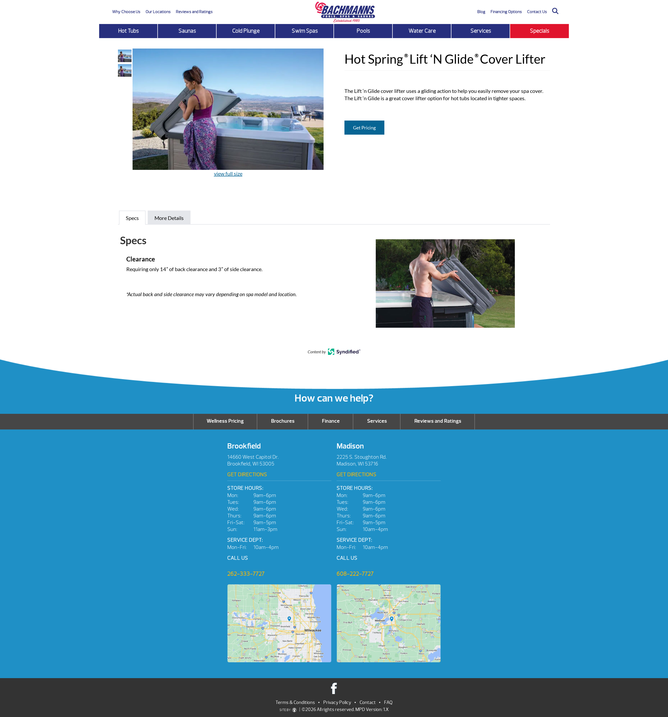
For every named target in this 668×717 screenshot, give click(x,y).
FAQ (388, 703)
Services (480, 30)
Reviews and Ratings (194, 11)
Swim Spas (305, 30)
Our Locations (158, 11)
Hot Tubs (128, 30)
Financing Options (506, 11)
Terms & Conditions (295, 703)
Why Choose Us (126, 11)
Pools (363, 30)
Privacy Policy (337, 703)
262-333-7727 (246, 573)
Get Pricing (364, 127)
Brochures (283, 421)
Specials (539, 30)
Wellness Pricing (225, 421)
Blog (481, 11)
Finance (331, 421)
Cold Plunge (246, 30)
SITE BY (285, 710)
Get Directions (247, 474)
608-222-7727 (355, 573)
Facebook (334, 688)
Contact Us (537, 11)
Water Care (422, 30)
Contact (368, 703)
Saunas (187, 30)
